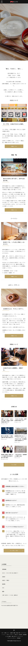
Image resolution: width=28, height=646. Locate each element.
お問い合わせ (14, 636)
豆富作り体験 (12, 632)
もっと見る (14, 464)
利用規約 (18, 638)
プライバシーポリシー (12, 638)
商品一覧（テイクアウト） (21, 632)
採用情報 (24, 634)
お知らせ (16, 634)
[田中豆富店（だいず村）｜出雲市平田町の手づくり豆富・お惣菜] (14, 1)
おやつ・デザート (10, 634)
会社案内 (20, 634)
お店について (6, 632)
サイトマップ (20, 636)
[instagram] (14, 630)
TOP (2, 632)
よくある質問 (8, 636)
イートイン (4, 634)
